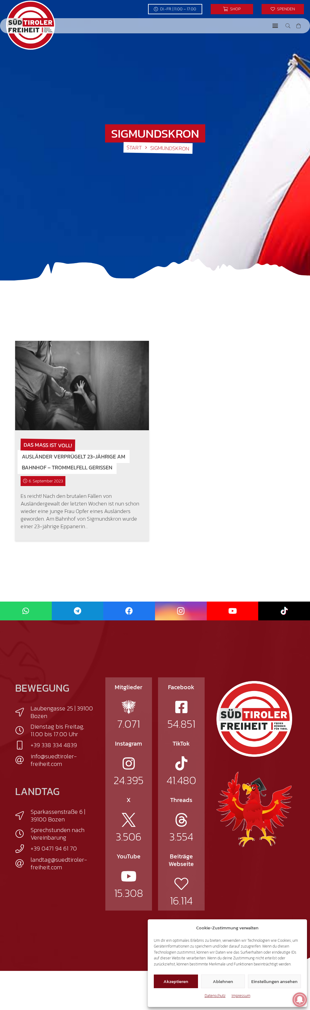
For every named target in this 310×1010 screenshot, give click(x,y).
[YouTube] (233, 611)
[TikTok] (284, 611)
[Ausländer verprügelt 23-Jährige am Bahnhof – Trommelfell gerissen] (82, 385)
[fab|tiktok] (181, 763)
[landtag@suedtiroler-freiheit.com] (23, 863)
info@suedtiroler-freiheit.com (54, 760)
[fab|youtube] (129, 876)
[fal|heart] (181, 884)
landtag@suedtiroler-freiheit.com (59, 863)
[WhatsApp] (26, 611)
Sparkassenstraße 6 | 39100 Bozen (58, 815)
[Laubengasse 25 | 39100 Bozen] (23, 712)
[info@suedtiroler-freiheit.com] (23, 760)
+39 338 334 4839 (54, 745)
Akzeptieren (175, 981)
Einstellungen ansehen (274, 981)
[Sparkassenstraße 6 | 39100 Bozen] (23, 815)
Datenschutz (215, 995)
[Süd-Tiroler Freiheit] (254, 719)
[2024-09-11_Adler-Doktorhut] (254, 809)
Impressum (241, 995)
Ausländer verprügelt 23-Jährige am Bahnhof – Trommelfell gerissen (73, 461)
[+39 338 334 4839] (23, 745)
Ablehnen (223, 981)
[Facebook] (129, 611)
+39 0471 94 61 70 (54, 848)
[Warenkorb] (298, 25)
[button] (275, 26)
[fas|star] (129, 707)
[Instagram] (181, 611)
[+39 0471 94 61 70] (23, 848)
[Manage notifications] (299, 999)
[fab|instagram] (129, 763)
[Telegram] (78, 611)
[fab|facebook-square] (181, 707)
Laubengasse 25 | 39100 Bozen (62, 712)
